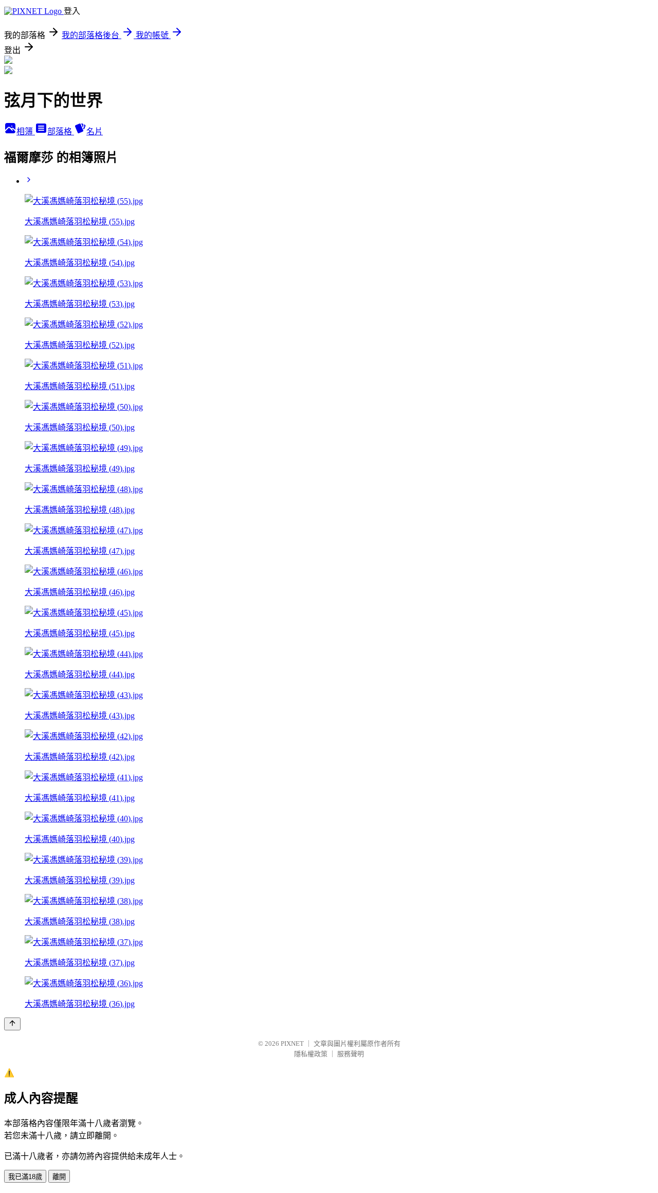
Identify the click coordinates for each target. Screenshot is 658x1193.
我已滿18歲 (25, 1177)
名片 (94, 131)
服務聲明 (350, 1054)
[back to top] (12, 1023)
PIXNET (292, 1043)
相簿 (25, 131)
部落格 (60, 131)
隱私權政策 (310, 1054)
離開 (59, 1177)
